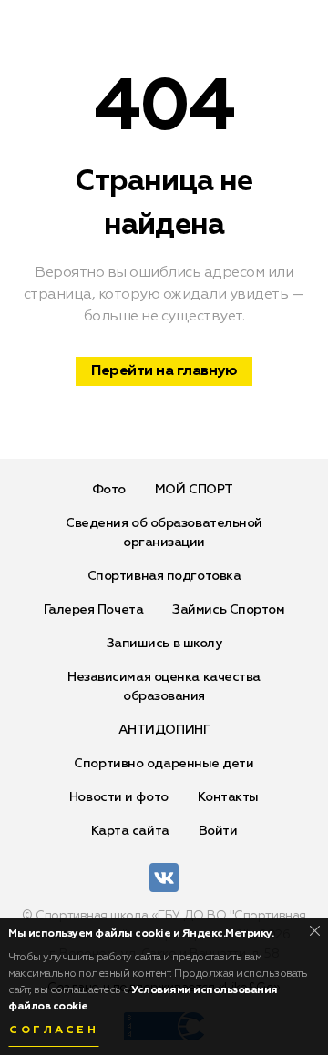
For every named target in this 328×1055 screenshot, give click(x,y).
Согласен (53, 1030)
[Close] (315, 931)
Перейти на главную (164, 371)
